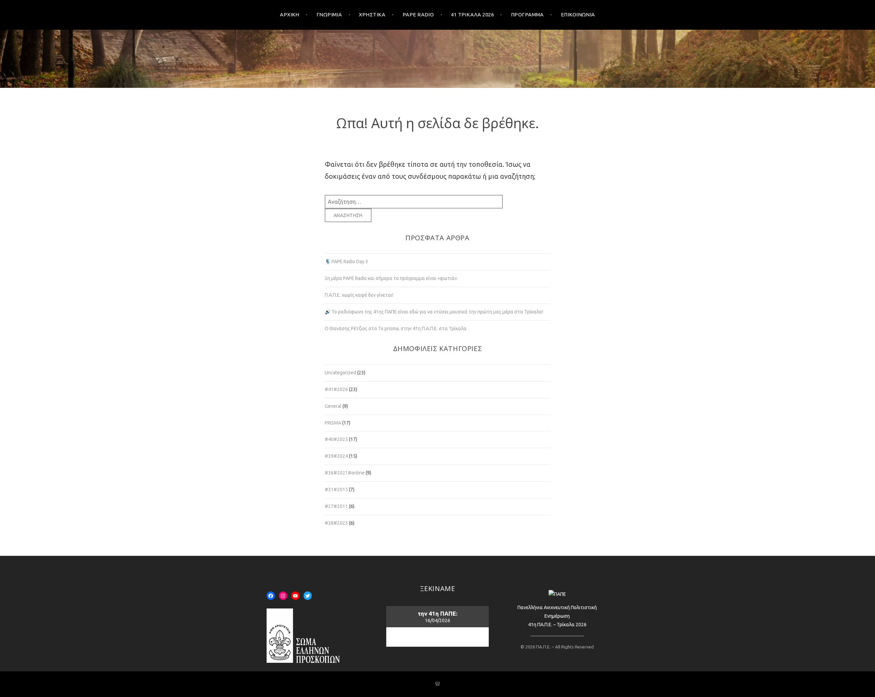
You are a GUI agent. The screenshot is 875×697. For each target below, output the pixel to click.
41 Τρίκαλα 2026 (472, 14)
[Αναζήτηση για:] (414, 201)
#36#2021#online (345, 472)
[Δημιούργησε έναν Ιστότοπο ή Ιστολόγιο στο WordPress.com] (437, 684)
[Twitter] (308, 596)
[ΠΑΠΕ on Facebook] (271, 596)
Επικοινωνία (578, 14)
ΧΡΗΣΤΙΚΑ (372, 14)
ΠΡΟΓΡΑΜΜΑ (527, 14)
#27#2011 (336, 506)
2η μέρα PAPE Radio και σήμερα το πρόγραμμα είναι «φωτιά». (391, 278)
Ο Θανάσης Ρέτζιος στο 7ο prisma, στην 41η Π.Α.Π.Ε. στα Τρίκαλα (396, 328)
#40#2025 (336, 439)
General (333, 406)
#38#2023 (336, 523)
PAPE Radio (418, 14)
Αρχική (289, 14)
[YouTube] (295, 596)
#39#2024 (336, 456)
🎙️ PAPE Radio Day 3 (346, 261)
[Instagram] (283, 596)
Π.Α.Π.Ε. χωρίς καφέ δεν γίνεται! (359, 295)
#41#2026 (336, 389)
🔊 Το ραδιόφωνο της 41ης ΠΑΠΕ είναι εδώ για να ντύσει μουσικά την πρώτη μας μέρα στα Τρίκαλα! (434, 311)
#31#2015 (336, 489)
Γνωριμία (329, 14)
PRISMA (333, 423)
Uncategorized (340, 372)
